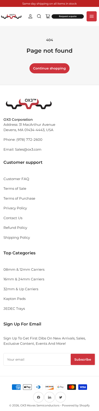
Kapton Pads (14, 298)
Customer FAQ (16, 179)
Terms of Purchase (19, 198)
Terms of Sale (14, 188)
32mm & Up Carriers (20, 289)
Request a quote (68, 16)
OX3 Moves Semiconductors (39, 405)
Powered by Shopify (76, 405)
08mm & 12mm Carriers (23, 269)
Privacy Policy (15, 208)
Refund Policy (15, 227)
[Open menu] (92, 16)
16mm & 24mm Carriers (23, 279)
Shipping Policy (16, 237)
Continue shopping (49, 68)
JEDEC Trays (14, 308)
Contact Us (12, 218)
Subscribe (82, 359)
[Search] (39, 16)
